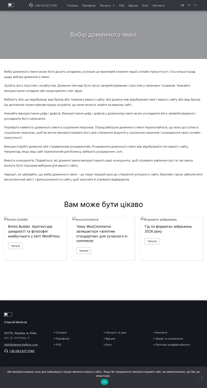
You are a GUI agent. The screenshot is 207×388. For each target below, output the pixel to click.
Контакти (159, 5)
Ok (104, 382)
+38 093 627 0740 (21, 351)
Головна (72, 5)
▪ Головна (60, 332)
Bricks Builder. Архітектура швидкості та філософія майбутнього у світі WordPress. (34, 231)
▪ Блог (108, 344)
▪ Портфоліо (62, 338)
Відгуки (133, 5)
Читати (15, 245)
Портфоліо (89, 5)
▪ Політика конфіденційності (171, 344)
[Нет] (202, 377)
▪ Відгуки (109, 338)
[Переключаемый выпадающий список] (114, 5)
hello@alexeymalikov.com (21, 344)
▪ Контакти (160, 332)
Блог (145, 5)
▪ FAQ (57, 344)
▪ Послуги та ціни (115, 332)
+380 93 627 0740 (45, 5)
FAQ (121, 5)
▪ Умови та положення (168, 338)
